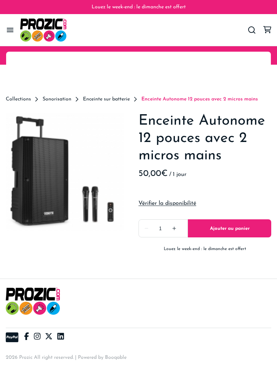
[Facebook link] (26, 337)
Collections (18, 99)
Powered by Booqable (102, 357)
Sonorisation (57, 99)
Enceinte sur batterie (106, 99)
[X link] (48, 337)
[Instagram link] (37, 337)
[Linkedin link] (60, 337)
